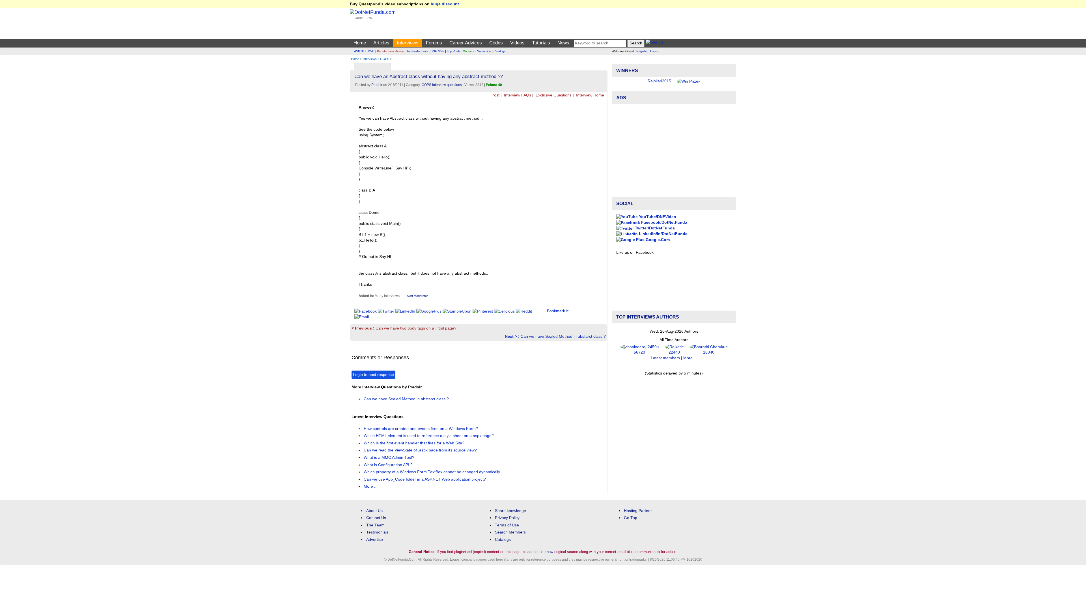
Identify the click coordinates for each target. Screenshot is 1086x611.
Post (494, 95)
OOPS (384, 59)
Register (642, 51)
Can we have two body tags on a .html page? (404, 328)
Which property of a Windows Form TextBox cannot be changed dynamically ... (435, 472)
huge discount (445, 4)
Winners (469, 51)
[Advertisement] (674, 147)
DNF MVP (437, 51)
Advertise (374, 539)
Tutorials (541, 43)
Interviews (408, 43)
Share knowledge (510, 511)
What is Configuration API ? (389, 465)
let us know (544, 552)
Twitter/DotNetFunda (654, 228)
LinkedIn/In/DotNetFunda (663, 234)
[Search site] (654, 43)
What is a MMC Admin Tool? (389, 457)
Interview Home (589, 95)
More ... (371, 486)
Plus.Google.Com (652, 240)
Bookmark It (557, 311)
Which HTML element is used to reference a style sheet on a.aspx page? (429, 436)
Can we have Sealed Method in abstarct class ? (555, 336)
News (563, 43)
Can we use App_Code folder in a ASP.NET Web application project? (425, 479)
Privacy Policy (507, 518)
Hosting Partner (638, 511)
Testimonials (377, 532)
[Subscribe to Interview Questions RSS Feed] (602, 65)
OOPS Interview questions (442, 85)
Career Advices (465, 43)
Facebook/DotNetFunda (663, 222)
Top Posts (454, 51)
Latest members (665, 358)
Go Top (630, 518)
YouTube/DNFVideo (657, 217)
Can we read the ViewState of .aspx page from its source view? (421, 450)
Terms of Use (507, 525)
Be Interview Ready (390, 51)
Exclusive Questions (553, 95)
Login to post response (373, 375)
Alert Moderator (417, 296)
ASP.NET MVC (364, 51)
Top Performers (417, 51)
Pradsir (376, 85)
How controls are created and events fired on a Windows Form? (421, 429)
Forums (434, 43)
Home (360, 43)
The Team (375, 525)
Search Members (510, 532)
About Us (374, 511)
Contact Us (376, 518)
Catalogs (500, 51)
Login (654, 51)
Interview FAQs (517, 95)
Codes (496, 43)
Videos (517, 43)
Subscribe (484, 51)
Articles (381, 43)
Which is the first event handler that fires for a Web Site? (415, 443)
